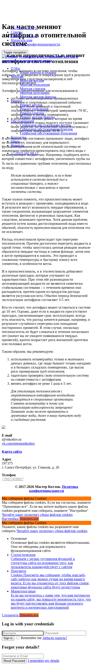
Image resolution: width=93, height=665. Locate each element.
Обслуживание (22, 121)
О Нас (15, 68)
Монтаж (17, 76)
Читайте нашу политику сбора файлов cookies (37, 515)
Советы (17, 32)
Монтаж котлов (32, 80)
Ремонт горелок (32, 113)
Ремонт (16, 101)
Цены (15, 141)
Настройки (11, 519)
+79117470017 (12, 479)
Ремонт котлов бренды (37, 117)
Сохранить (10, 615)
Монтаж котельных (35, 93)
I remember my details (43, 661)
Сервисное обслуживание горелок (46, 129)
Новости (17, 145)
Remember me (31, 638)
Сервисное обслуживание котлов (45, 125)
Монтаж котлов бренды (38, 97)
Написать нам (21, 40)
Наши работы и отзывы (38, 72)
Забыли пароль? (54, 638)
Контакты (18, 137)
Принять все (29, 519)
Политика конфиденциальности (35, 44)
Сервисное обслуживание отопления (48, 133)
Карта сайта (12, 451)
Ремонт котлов (31, 105)
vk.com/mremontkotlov (18, 443)
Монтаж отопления (35, 85)
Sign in (8, 638)
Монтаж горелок (33, 89)
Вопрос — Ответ (24, 36)
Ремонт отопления (34, 109)
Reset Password (14, 661)
